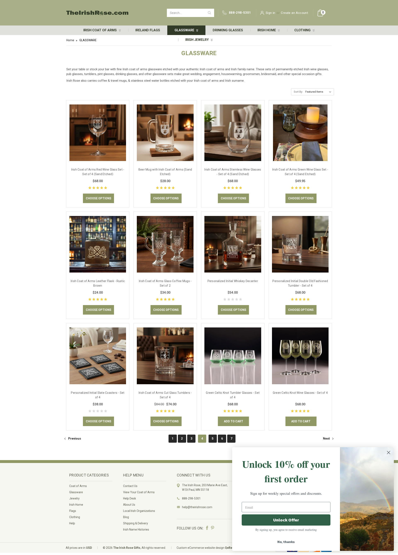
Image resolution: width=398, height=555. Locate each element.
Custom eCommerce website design (200, 547)
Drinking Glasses (228, 30)
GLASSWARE (185, 30)
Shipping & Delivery (135, 523)
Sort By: (298, 91)
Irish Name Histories (136, 529)
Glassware (76, 492)
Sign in (270, 13)
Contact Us (130, 486)
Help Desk (129, 498)
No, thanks (286, 541)
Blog (126, 517)
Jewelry (74, 498)
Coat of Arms (78, 486)
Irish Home (76, 504)
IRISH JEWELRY (197, 40)
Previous (74, 438)
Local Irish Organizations (139, 511)
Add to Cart (233, 421)
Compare (96, 137)
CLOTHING (302, 30)
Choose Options (98, 198)
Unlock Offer (286, 520)
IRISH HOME (267, 30)
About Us (129, 504)
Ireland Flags (147, 30)
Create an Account (294, 13)
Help (72, 523)
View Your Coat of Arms (139, 492)
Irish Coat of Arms (100, 30)
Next (327, 438)
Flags (72, 511)
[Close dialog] (388, 452)
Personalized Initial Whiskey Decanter (232, 281)
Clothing (74, 517)
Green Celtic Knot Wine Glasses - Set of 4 (300, 392)
